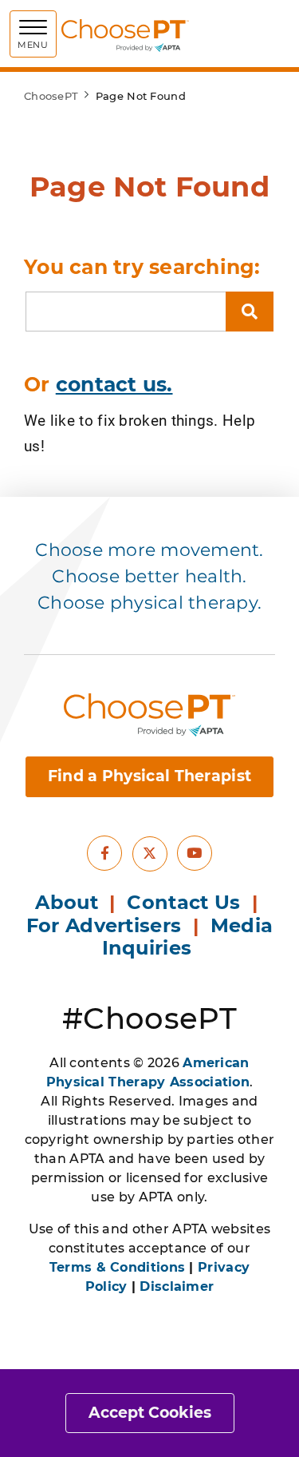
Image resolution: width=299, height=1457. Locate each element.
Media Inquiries (187, 937)
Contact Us (183, 902)
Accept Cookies (150, 1412)
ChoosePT (51, 95)
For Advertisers (106, 925)
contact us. (114, 384)
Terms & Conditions (117, 1267)
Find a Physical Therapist (150, 776)
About (66, 902)
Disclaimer (177, 1286)
